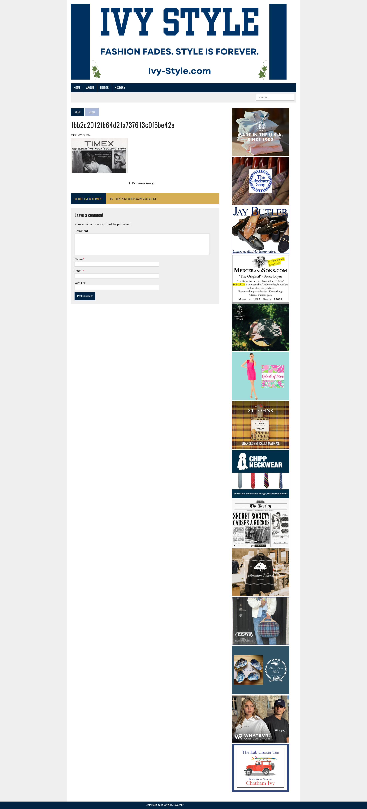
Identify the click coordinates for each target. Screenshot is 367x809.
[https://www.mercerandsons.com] (260, 300)
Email (79, 271)
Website (80, 283)
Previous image (143, 183)
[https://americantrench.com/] (260, 594)
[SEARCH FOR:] (275, 96)
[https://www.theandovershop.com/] (260, 202)
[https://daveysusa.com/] (260, 642)
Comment (81, 231)
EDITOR (104, 87)
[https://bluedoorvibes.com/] (260, 691)
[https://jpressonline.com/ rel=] (260, 153)
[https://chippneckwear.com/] (260, 496)
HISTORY (120, 87)
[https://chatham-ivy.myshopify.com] (260, 789)
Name (79, 259)
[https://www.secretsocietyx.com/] (260, 545)
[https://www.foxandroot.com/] (260, 349)
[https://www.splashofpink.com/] (260, 398)
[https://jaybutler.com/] (260, 251)
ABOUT (90, 87)
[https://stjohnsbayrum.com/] (260, 447)
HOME (77, 87)
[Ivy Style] (179, 42)
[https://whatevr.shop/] (260, 740)
